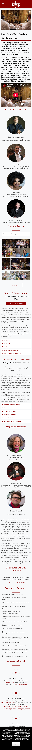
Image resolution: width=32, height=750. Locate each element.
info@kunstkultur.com (20, 684)
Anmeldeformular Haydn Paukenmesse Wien (16, 706)
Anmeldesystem (9, 682)
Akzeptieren (16, 744)
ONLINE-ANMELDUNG (16, 303)
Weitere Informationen (15, 747)
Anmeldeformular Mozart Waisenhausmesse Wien (16, 708)
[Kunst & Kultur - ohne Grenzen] (16, 4)
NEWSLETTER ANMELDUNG (16, 582)
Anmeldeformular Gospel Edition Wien (16, 710)
